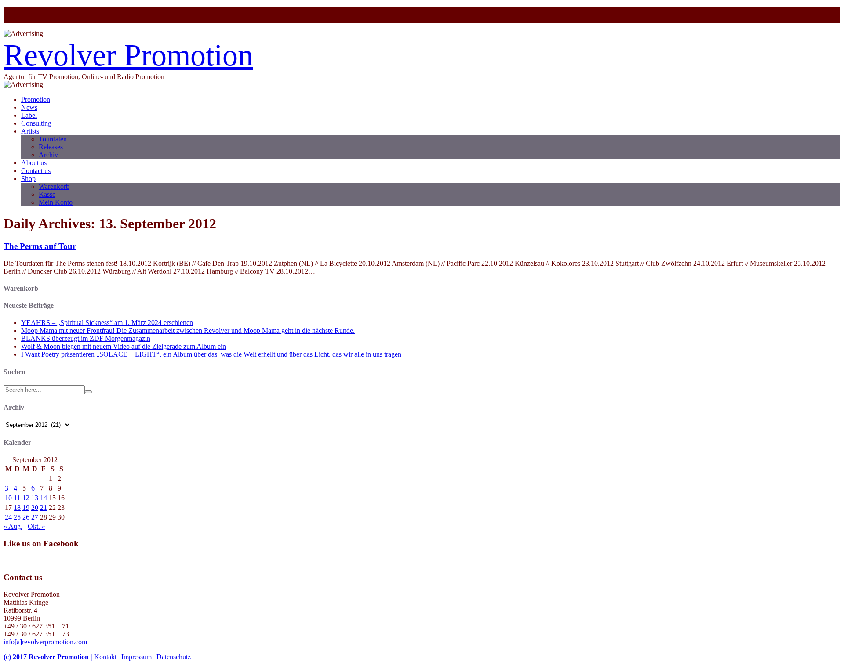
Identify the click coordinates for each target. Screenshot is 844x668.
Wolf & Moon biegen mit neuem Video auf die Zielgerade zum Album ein (123, 346)
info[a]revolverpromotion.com (45, 642)
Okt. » (36, 526)
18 (17, 507)
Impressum (136, 657)
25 (17, 517)
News (29, 107)
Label (29, 115)
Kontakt (105, 657)
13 (34, 498)
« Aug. (13, 526)
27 (34, 517)
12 (25, 498)
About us (34, 162)
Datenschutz (173, 657)
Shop (28, 178)
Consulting (36, 123)
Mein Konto (56, 202)
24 (8, 517)
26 (25, 517)
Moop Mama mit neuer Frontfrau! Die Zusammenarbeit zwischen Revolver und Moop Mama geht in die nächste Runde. (188, 330)
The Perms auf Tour (40, 246)
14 (43, 498)
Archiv (48, 155)
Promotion (35, 99)
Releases (51, 147)
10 (8, 498)
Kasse (47, 194)
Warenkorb (54, 186)
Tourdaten (53, 139)
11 (17, 498)
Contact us (36, 170)
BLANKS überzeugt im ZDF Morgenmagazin (85, 338)
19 (25, 507)
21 (43, 507)
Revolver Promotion (128, 55)
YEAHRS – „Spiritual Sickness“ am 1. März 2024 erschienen (107, 322)
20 (34, 507)
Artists (30, 131)
